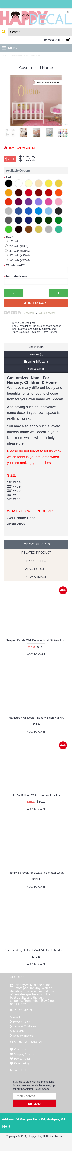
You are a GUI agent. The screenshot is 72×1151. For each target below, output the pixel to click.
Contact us (20, 1049)
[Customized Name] (20, 131)
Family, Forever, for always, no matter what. (36, 872)
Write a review (47, 312)
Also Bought (36, 569)
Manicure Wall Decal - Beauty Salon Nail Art (36, 717)
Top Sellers (36, 561)
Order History (22, 1063)
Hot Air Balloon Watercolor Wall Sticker (36, 795)
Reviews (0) (36, 354)
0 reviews (29, 312)
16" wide (14, 241)
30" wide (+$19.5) (19, 250)
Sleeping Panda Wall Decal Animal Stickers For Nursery (36, 640)
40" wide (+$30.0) (19, 255)
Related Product (36, 552)
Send (37, 1103)
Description (36, 347)
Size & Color (36, 369)
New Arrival (36, 577)
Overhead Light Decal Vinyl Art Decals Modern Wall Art (36, 950)
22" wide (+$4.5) (18, 246)
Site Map (18, 1030)
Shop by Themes (23, 1035)
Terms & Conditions (24, 1026)
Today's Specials (36, 544)
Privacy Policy (21, 1021)
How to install (22, 1058)
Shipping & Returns (36, 361)
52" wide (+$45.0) (19, 260)
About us (18, 1017)
